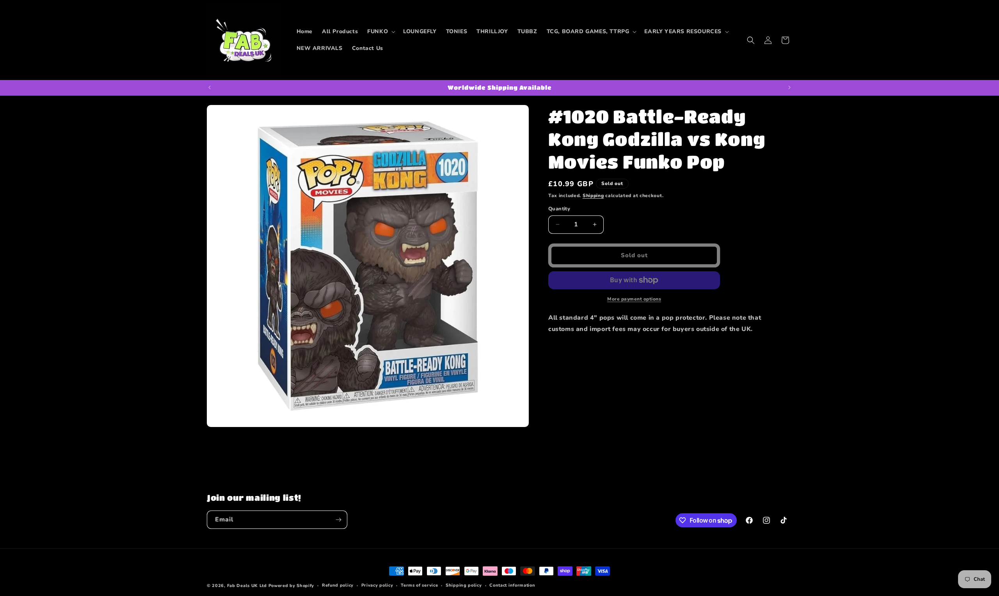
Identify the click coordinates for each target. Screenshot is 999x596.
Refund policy (338, 585)
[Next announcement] (789, 87)
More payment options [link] (634, 299)
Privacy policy (377, 585)
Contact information (512, 585)
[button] (380, 31)
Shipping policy (464, 585)
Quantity (559, 208)
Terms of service (419, 585)
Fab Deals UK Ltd (247, 586)
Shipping (593, 195)
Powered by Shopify (291, 586)
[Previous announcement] (209, 87)
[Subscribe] (338, 520)
